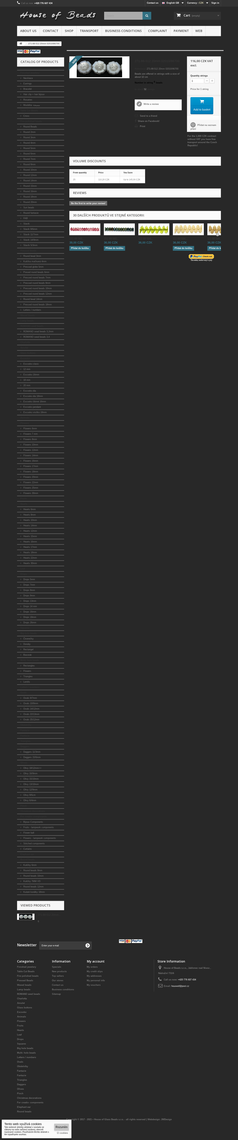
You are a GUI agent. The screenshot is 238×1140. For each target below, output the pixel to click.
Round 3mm (29, 137)
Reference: (140, 68)
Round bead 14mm (32, 299)
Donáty (26, 644)
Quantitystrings (199, 75)
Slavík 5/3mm (30, 245)
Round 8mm (29, 164)
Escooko (25, 358)
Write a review (151, 104)
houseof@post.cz (180, 986)
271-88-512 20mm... (49, 914)
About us (28, 31)
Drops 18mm (29, 617)
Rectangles (29, 665)
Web (198, 31)
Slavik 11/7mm (30, 234)
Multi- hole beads (29, 660)
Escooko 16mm (31, 374)
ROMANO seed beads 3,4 (36, 337)
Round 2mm (29, 132)
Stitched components (34, 843)
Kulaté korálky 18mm (34, 892)
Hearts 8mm (29, 514)
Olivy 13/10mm (31, 784)
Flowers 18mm (30, 471)
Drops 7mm (29, 584)
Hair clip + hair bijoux (34, 94)
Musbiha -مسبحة (31, 105)
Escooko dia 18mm (33, 396)
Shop (69, 31)
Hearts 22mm (30, 558)
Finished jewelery (29, 72)
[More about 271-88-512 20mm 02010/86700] (25, 917)
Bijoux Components (33, 822)
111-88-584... (145, 238)
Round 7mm (29, 159)
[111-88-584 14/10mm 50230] (153, 229)
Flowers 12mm (30, 450)
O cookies (62, 1132)
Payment (181, 31)
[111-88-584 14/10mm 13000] (188, 229)
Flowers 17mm (30, 466)
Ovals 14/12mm (31, 708)
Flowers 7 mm (30, 434)
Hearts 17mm (30, 547)
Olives (23, 762)
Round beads (27, 859)
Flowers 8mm (30, 439)
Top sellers (58, 976)
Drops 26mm (29, 622)
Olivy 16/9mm (30, 773)
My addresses (94, 976)
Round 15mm (30, 186)
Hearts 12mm (30, 531)
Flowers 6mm (30, 428)
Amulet (24, 347)
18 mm (26, 380)
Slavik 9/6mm (30, 229)
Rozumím (61, 1127)
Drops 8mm (29, 590)
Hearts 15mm (30, 536)
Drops (23, 574)
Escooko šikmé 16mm (34, 401)
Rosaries (27, 99)
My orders (92, 967)
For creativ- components (33, 816)
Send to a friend (148, 116)
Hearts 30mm (30, 563)
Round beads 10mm (33, 876)
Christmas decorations (32, 811)
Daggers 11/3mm (31, 752)
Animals (24, 417)
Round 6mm (29, 153)
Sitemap (56, 994)
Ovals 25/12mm (31, 719)
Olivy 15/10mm (31, 779)
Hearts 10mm (30, 520)
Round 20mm (30, 202)
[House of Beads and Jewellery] (58, 14)
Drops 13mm (29, 601)
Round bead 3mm (32, 256)
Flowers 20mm (30, 477)
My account (96, 961)
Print (142, 126)
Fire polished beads (31, 121)
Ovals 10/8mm (30, 703)
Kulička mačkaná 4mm (35, 261)
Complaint (157, 31)
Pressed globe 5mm (33, 266)
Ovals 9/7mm (30, 698)
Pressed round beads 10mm (37, 288)
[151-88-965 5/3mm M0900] (84, 229)
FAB (25, 218)
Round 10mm (30, 169)
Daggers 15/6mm (32, 757)
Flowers (24, 423)
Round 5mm (29, 148)
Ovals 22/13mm (31, 714)
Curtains (27, 849)
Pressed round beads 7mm (37, 277)
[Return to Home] (20, 44)
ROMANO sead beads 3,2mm (38, 331)
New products (59, 971)
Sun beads (28, 207)
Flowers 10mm (30, 444)
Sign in (215, 3)
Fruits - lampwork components (38, 827)
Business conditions (123, 31)
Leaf (22, 568)
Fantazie (24, 730)
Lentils (26, 681)
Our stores (57, 980)
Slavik (26, 223)
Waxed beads (27, 315)
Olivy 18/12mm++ (32, 768)
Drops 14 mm (30, 606)
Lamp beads (27, 320)
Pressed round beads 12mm (37, 293)
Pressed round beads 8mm (37, 283)
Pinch (23, 805)
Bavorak (27, 655)
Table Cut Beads (29, 110)
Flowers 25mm (30, 487)
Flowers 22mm (30, 482)
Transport (89, 31)
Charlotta (25, 342)
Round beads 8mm (32, 870)
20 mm (26, 385)
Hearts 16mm (30, 541)
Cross (26, 116)
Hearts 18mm (30, 552)
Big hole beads (28, 633)
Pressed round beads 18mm (37, 304)
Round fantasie (31, 213)
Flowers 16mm (30, 461)
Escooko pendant (32, 407)
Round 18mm (30, 196)
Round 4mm (29, 143)
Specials (56, 967)
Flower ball (28, 832)
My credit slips (95, 971)
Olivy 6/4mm (29, 800)
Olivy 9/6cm (29, 795)
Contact (50, 31)
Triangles (28, 676)
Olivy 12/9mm (30, 789)
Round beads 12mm (33, 886)
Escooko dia (29, 390)
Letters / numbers (32, 310)
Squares (24, 628)
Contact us (152, 3)
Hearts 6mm (29, 509)
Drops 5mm (29, 579)
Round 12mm (30, 175)
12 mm (26, 369)
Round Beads (30, 126)
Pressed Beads (28, 250)
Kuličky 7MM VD (31, 881)
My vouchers (94, 985)
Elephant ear (27, 854)
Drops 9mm (29, 595)
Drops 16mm (29, 611)
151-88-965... (76, 238)
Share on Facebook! (148, 121)
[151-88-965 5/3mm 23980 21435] (119, 229)
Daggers (24, 746)
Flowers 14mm (30, 455)
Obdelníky (25, 725)
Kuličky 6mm (30, 865)
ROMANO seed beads (31, 326)
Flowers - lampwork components (39, 838)
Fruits (23, 498)
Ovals (23, 692)
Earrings (27, 83)
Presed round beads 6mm (36, 272)
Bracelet (27, 89)
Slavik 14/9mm (31, 240)
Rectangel (28, 649)
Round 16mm (30, 191)
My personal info (96, 980)
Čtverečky (28, 638)
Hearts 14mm (30, 525)
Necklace (28, 78)
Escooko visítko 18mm (35, 412)
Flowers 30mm (30, 493)
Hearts (23, 504)
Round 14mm (30, 180)
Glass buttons (27, 353)
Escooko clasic (31, 363)
